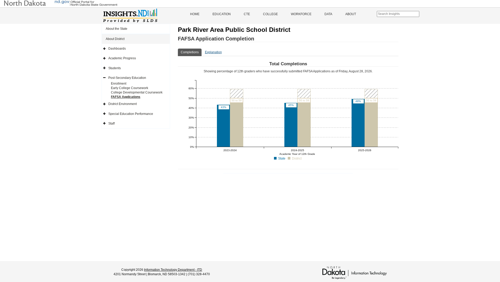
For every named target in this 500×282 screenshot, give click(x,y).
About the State (116, 29)
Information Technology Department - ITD (173, 270)
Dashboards (117, 48)
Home (194, 14)
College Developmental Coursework (136, 92)
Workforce (301, 14)
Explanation (213, 52)
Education (222, 14)
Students (114, 68)
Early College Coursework (129, 88)
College (270, 14)
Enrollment (118, 83)
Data (328, 14)
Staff (111, 123)
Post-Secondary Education (127, 78)
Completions (190, 52)
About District (115, 39)
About (350, 14)
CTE (247, 14)
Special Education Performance (130, 114)
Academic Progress (122, 58)
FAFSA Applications (125, 97)
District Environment (122, 104)
